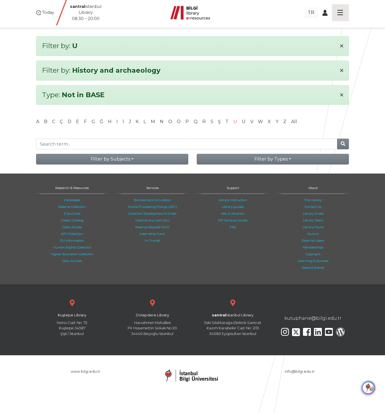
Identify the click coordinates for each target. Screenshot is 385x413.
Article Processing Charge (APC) (152, 207)
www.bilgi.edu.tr (85, 371)
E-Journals (72, 214)
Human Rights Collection (72, 247)
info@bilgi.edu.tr (300, 371)
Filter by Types (271, 159)
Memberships (313, 247)
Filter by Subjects (110, 159)
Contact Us (313, 207)
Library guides (233, 207)
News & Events (313, 268)
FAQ (232, 227)
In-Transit (152, 241)
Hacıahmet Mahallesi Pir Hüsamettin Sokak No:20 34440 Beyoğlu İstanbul (152, 324)
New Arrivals (72, 261)
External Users (313, 241)
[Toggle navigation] (340, 12)
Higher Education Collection (72, 254)
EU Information (72, 241)
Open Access (72, 227)
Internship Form (152, 234)
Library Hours (313, 227)
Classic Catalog (72, 220)
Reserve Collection (72, 207)
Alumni (313, 234)
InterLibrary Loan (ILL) (152, 220)
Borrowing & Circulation (152, 200)
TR (311, 12)
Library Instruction (232, 200)
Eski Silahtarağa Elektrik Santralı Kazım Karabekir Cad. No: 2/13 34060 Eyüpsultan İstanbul (232, 324)
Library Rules (313, 214)
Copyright (313, 254)
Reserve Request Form (152, 227)
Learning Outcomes (313, 261)
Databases (72, 200)
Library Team (313, 220)
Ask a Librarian (233, 214)
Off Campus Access (232, 220)
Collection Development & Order (152, 214)
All (294, 121)
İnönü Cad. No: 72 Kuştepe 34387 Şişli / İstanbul (72, 324)
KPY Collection (72, 234)
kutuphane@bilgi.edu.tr (313, 318)
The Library (313, 200)
